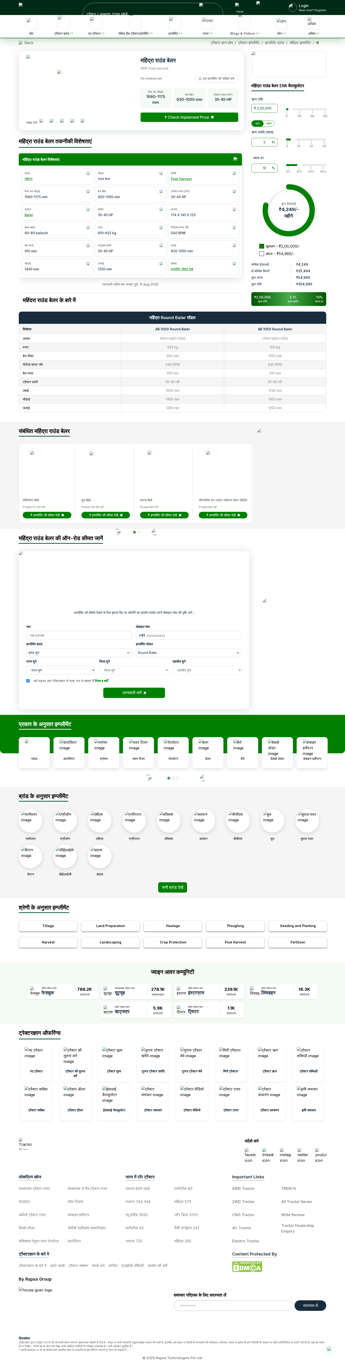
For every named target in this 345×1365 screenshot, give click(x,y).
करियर (113, 1265)
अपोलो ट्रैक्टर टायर (32, 1214)
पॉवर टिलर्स (75, 1201)
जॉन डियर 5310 (186, 1214)
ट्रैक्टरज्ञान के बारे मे (32, 1265)
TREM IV (288, 1188)
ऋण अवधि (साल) (262, 132)
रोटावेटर (24, 1201)
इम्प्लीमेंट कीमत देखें (182, 269)
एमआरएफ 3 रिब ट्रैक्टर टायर (87, 1188)
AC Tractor (241, 1227)
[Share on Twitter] (64, 122)
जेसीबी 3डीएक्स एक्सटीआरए (87, 1227)
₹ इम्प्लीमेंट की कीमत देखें (45, 515)
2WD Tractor (243, 1201)
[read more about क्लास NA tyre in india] (162, 465)
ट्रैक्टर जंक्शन (78, 1265)
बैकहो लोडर (27, 1227)
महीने (269, 123)
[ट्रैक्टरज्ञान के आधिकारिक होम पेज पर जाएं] (60, 1144)
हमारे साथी (57, 1265)
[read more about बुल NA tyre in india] (103, 465)
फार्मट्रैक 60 (183, 1188)
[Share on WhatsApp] (74, 122)
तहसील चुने (179, 661)
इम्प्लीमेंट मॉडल (144, 644)
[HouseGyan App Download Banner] (288, 64)
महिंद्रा (28, 179)
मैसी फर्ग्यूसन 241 (186, 1227)
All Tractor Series (296, 1201)
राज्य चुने (31, 661)
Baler (29, 215)
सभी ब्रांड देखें (172, 887)
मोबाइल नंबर (143, 627)
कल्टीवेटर (74, 1241)
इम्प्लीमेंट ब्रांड (34, 644)
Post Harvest (181, 179)
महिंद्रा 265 (182, 1241)
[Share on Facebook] (43, 122)
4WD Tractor (243, 1188)
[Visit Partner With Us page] (266, 7)
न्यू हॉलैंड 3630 (137, 1214)
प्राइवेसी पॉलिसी (132, 1265)
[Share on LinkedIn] (53, 122)
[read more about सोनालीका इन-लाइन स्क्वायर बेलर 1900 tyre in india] (220, 465)
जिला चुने (104, 661)
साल (257, 123)
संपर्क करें (98, 1265)
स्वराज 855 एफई (138, 1188)
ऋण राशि (257, 99)
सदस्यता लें (310, 1305)
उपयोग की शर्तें (157, 1265)
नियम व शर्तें (101, 681)
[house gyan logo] (41, 1309)
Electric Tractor (245, 1241)
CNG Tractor (243, 1214)
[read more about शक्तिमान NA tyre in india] (44, 465)
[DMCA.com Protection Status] (247, 1266)
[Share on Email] (84, 122)
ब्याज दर (258, 158)
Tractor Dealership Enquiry (297, 1228)
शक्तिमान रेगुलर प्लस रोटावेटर (39, 1241)
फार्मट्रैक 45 (135, 1227)
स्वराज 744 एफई (138, 1201)
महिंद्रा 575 (182, 1201)
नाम (28, 627)
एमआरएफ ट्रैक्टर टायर (34, 1188)
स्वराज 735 (134, 1241)
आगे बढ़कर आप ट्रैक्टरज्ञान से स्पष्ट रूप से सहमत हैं (70, 681)
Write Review (293, 1214)
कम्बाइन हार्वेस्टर (78, 1214)
